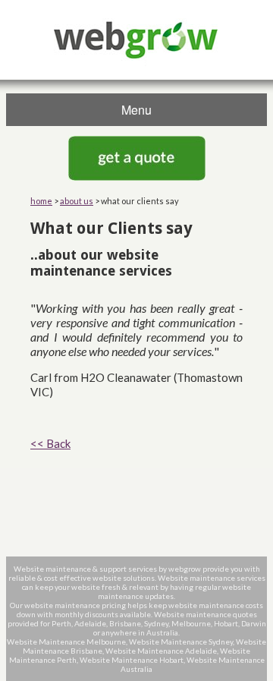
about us (76, 201)
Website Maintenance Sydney (181, 641)
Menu (136, 109)
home (41, 201)
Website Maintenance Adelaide (161, 650)
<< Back (50, 443)
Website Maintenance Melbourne (66, 641)
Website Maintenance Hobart (132, 659)
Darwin (253, 623)
